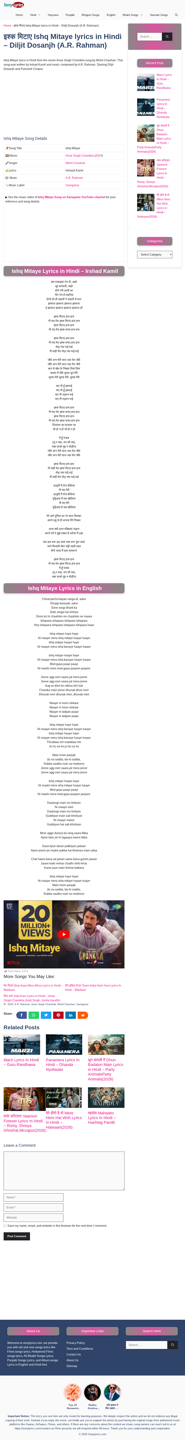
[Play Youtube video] (64, 934)
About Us (72, 1360)
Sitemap (71, 1366)
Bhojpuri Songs (91, 14)
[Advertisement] (64, 100)
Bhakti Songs (130, 14)
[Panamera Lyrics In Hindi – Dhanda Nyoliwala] (64, 1044)
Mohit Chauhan (75, 163)
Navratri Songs (159, 14)
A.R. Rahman (74, 177)
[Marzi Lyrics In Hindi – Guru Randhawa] (22, 1044)
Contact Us (73, 1354)
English (111, 14)
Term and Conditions (79, 1348)
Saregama (72, 185)
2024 (98, 155)
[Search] (167, 37)
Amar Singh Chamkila (80, 155)
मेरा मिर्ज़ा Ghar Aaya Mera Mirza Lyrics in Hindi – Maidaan (33, 987)
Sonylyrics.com (97, 1434)
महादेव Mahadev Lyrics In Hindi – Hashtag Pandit (102, 1118)
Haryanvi (53, 14)
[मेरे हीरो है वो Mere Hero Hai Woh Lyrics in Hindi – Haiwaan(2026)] (64, 1097)
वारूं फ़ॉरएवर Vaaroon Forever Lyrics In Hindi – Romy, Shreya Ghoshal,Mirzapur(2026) (25, 1123)
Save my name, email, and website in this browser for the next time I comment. (57, 1225)
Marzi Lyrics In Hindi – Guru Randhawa (21, 1062)
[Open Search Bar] (176, 15)
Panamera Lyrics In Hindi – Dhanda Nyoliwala (62, 1065)
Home (19, 14)
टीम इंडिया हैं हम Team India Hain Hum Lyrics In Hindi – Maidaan (93, 987)
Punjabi (70, 14)
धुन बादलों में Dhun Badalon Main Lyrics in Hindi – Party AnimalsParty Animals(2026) (105, 1069)
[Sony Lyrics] (14, 5)
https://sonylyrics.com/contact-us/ (35, 1428)
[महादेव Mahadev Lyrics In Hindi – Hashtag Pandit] (106, 1097)
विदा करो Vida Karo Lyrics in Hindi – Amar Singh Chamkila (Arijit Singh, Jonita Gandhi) (32, 998)
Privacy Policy (75, 1342)
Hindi (33, 14)
